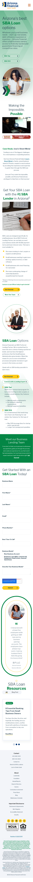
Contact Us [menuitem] (16, 761)
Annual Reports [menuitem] (16, 781)
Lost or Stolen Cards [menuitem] (16, 767)
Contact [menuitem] (16, 753)
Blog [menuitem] (16, 795)
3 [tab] (19, 744)
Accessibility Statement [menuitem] (16, 812)
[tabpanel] (16, 636)
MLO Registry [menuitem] (16, 809)
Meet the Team (10, 294)
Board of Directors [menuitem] (16, 784)
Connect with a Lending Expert (14, 382)
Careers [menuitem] (16, 787)
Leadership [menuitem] (16, 775)
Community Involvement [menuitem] (16, 789)
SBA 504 (7, 61)
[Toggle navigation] (29, 5)
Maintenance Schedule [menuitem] (16, 798)
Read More (9, 734)
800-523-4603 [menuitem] (16, 759)
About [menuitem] (16, 773)
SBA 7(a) (7, 56)
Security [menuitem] (16, 814)
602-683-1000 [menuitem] (16, 756)
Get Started (9, 289)
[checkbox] (16, 557)
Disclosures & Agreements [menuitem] (16, 806)
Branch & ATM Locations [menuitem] (16, 764)
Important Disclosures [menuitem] (16, 803)
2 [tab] (16, 744)
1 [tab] (16, 681)
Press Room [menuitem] (16, 792)
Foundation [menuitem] (16, 778)
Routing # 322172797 (16, 836)
